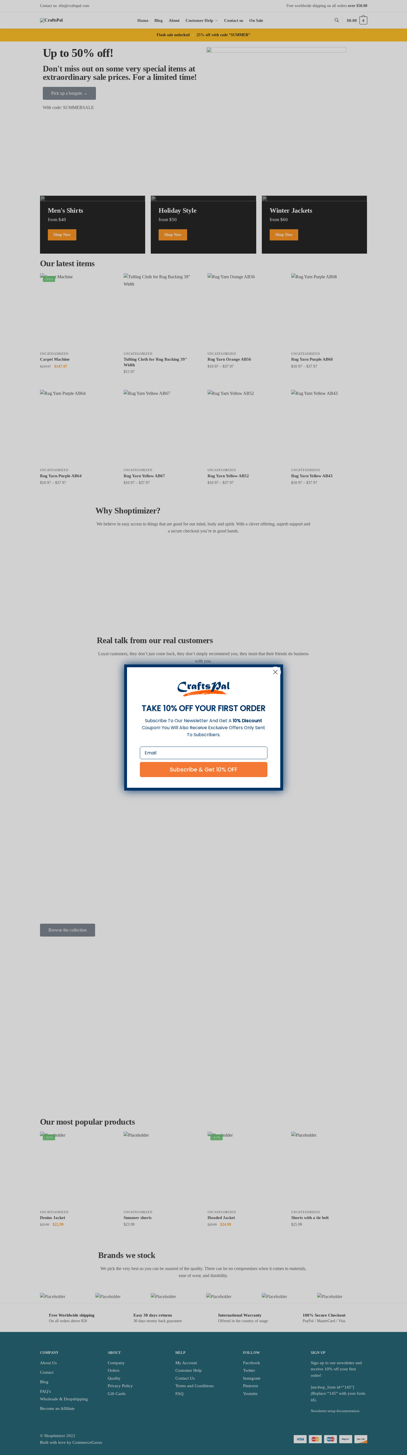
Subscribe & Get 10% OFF (203, 769)
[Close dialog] (275, 672)
